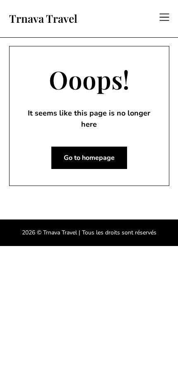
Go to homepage (89, 157)
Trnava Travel (43, 19)
